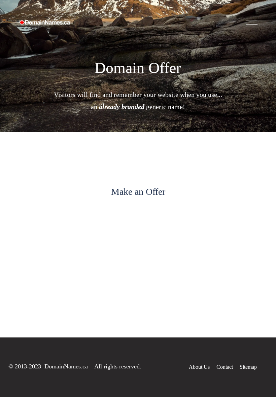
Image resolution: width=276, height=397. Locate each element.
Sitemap (248, 367)
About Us (199, 367)
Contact (224, 367)
